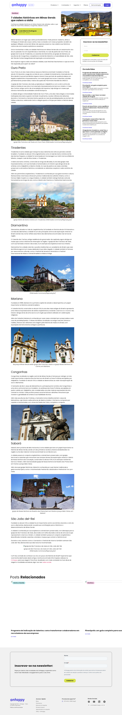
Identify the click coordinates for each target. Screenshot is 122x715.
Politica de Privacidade (16, 707)
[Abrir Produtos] (58, 5)
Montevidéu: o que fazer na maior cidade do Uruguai (94, 96)
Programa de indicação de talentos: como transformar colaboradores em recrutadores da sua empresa (96, 74)
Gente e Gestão (18, 583)
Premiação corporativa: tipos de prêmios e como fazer (94, 119)
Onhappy (14, 560)
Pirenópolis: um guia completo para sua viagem (95, 86)
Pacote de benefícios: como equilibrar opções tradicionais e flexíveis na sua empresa (96, 107)
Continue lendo (87, 82)
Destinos (15, 13)
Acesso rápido (41, 699)
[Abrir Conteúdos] (70, 5)
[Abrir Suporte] (80, 5)
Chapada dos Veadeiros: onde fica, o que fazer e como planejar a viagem (95, 131)
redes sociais (46, 562)
